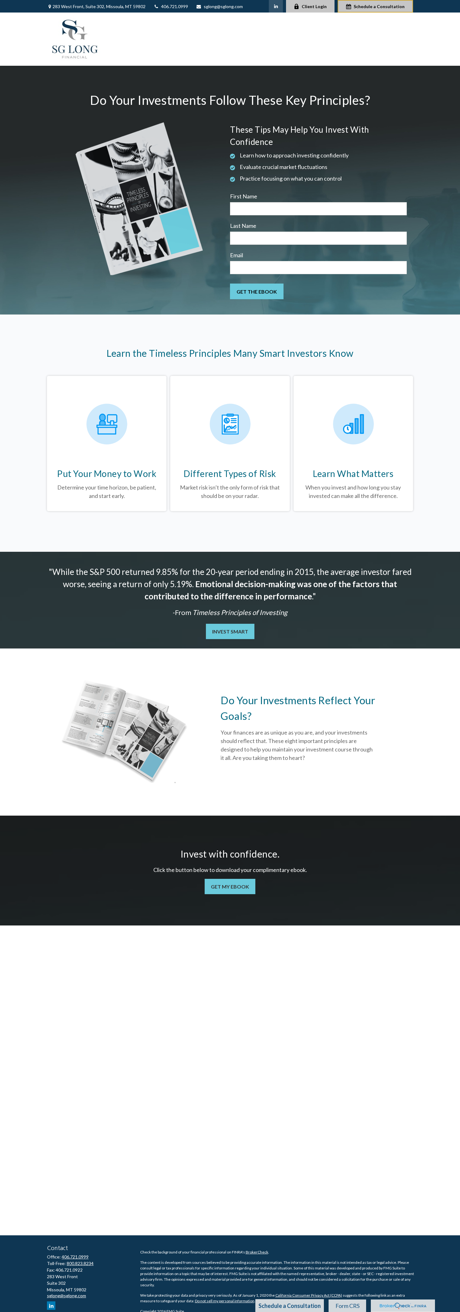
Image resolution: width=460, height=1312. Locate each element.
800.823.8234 (80, 1263)
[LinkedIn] (276, 6)
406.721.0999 (174, 6)
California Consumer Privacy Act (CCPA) (308, 1295)
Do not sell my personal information (224, 1301)
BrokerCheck (257, 1252)
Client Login (314, 6)
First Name (243, 196)
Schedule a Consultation (379, 6)
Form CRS (347, 1305)
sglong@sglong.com (223, 6)
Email (236, 255)
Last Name (243, 225)
